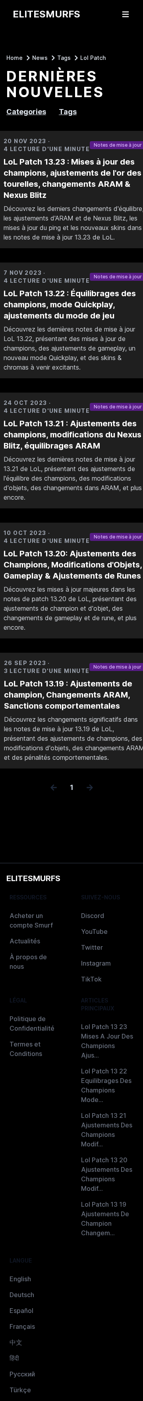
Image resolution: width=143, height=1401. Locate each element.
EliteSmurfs (33, 878)
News (40, 57)
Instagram (96, 963)
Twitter (92, 947)
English (20, 1279)
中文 (16, 1342)
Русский (22, 1374)
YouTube (94, 931)
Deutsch (22, 1295)
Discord (92, 916)
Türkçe (20, 1390)
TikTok (91, 979)
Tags (64, 57)
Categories (26, 111)
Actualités (25, 941)
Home (14, 57)
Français (22, 1326)
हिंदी (14, 1358)
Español (21, 1311)
